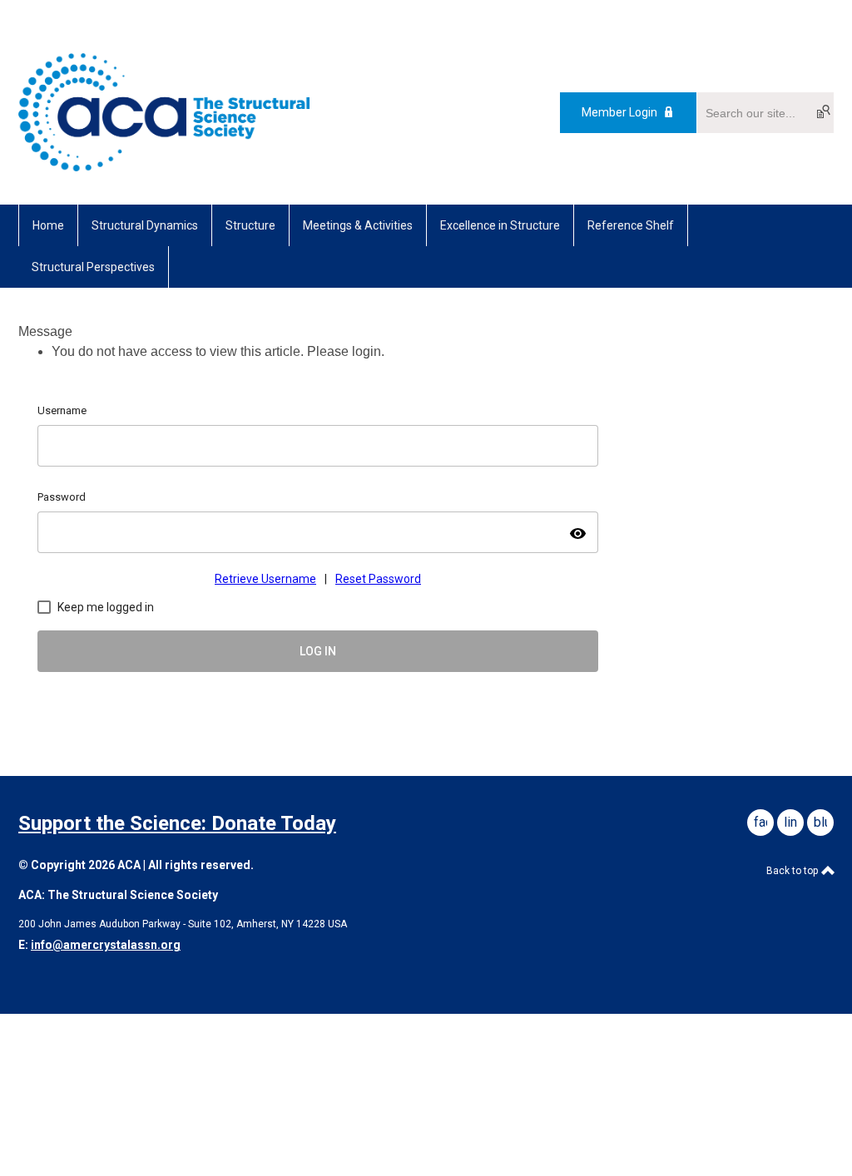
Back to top (793, 871)
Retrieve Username (265, 579)
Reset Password (378, 579)
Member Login (619, 112)
